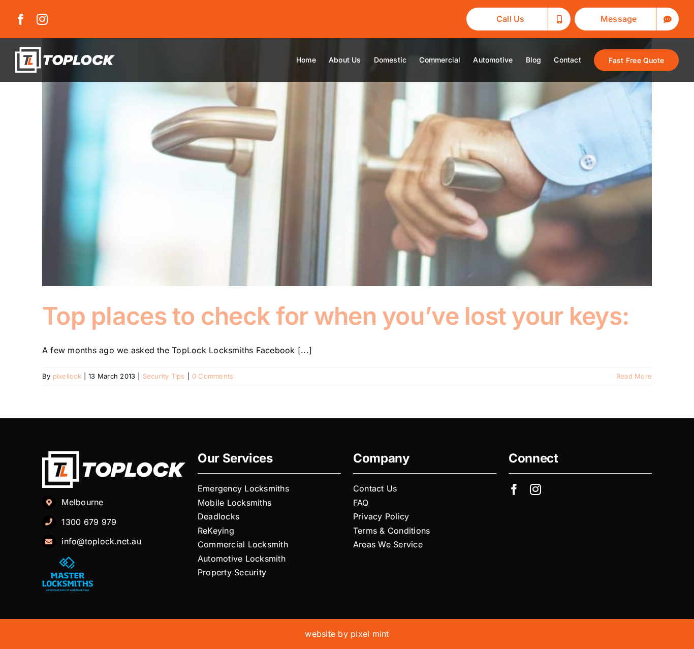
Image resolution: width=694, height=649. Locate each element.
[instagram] (42, 19)
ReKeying (217, 531)
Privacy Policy (382, 516)
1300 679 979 (88, 522)
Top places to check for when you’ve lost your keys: (335, 316)
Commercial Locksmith (243, 544)
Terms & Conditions (391, 531)
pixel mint (370, 634)
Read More (634, 376)
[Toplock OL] (65, 51)
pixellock (67, 376)
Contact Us (375, 488)
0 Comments (212, 376)
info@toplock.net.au (101, 541)
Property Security (232, 572)
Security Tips (164, 376)
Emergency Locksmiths (245, 488)
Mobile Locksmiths (236, 503)
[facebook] (20, 19)
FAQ (361, 503)
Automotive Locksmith (243, 558)
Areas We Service (388, 544)
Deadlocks (220, 516)
